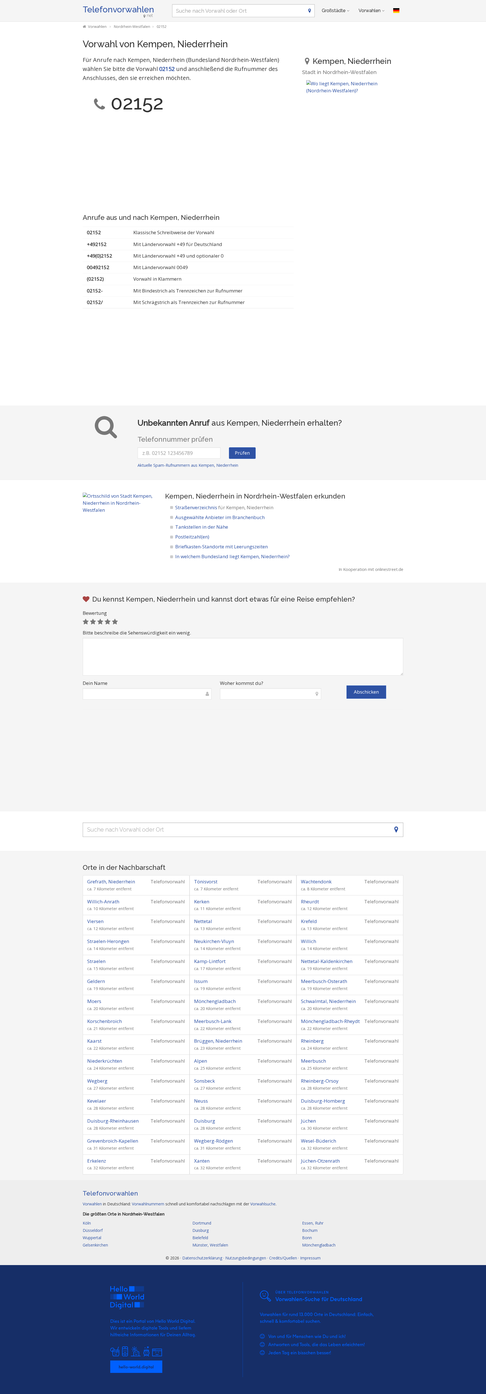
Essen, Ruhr (312, 1223)
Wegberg (97, 1081)
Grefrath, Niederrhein (111, 881)
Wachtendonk (316, 881)
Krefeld (309, 921)
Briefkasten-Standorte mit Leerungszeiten (221, 546)
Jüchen (308, 1121)
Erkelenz (96, 1161)
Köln (87, 1223)
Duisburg (204, 1121)
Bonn (307, 1237)
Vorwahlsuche (263, 1204)
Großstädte (333, 10)
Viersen (95, 921)
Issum (201, 981)
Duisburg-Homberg (323, 1101)
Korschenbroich (104, 1021)
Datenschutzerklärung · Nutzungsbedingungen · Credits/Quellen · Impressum (251, 1258)
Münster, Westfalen (210, 1245)
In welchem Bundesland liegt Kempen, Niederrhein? (232, 556)
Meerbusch (313, 1061)
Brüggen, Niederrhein (218, 1041)
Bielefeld (200, 1237)
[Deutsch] (396, 10)
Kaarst (94, 1041)
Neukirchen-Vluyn (214, 941)
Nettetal (203, 921)
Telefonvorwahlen (118, 9)
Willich (308, 941)
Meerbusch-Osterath (324, 981)
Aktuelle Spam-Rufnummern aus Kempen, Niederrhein (188, 465)
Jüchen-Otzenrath (320, 1161)
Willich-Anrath (103, 901)
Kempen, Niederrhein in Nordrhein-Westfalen (238, 496)
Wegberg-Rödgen (213, 1141)
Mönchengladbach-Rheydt (330, 1021)
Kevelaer (96, 1101)
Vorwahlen (370, 10)
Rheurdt (310, 901)
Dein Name (95, 683)
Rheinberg (312, 1041)
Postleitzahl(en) (192, 536)
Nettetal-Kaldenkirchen (326, 961)
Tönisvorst (205, 881)
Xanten (202, 1161)
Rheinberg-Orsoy (320, 1081)
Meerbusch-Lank (212, 1021)
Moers (94, 1001)
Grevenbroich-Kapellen (112, 1141)
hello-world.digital (136, 1366)
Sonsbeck (204, 1081)
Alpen (200, 1061)
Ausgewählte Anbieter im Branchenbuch (220, 517)
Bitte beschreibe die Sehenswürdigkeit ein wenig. (137, 632)
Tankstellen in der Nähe (201, 527)
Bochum (310, 1230)
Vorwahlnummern (148, 1204)
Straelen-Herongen (108, 941)
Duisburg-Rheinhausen (113, 1121)
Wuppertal (92, 1237)
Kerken (201, 901)
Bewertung (95, 613)
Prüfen (242, 453)
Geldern (96, 981)
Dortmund (201, 1223)
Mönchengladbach (215, 1001)
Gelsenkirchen (95, 1245)
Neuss (201, 1101)
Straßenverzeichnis (224, 507)
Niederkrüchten (104, 1061)
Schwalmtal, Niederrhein (328, 1001)
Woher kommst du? (241, 683)
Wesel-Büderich (318, 1141)
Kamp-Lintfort (210, 961)
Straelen (96, 961)
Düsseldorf (93, 1230)
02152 (167, 69)
